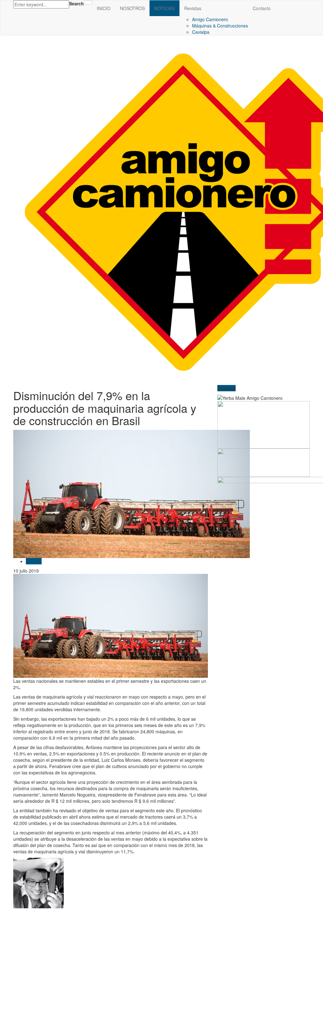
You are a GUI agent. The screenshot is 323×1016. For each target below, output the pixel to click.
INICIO (103, 8)
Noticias (34, 561)
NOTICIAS (164, 8)
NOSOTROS (132, 8)
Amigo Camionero (210, 19)
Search (76, 3)
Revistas (192, 8)
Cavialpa (200, 32)
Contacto (262, 8)
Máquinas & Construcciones (220, 25)
